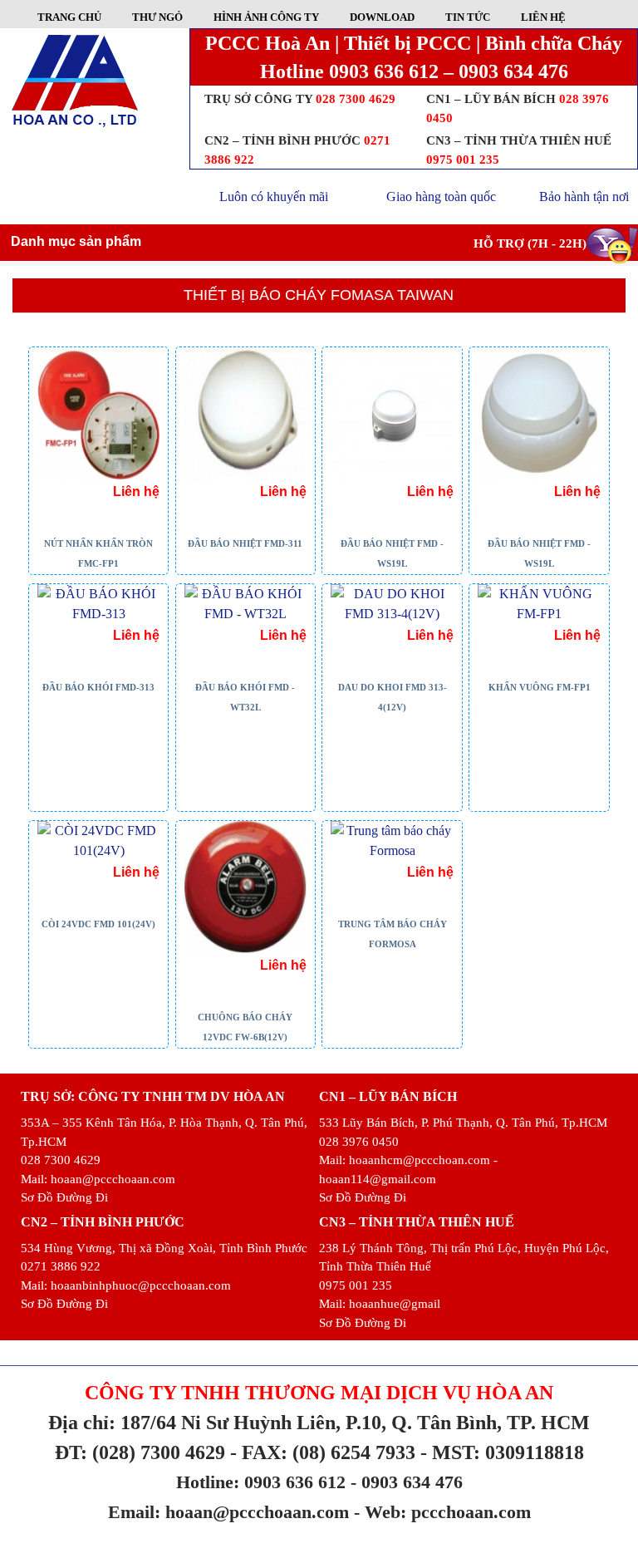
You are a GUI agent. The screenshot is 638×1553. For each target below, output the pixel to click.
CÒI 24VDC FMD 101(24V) (98, 924)
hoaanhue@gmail (394, 1303)
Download (382, 17)
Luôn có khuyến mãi (273, 196)
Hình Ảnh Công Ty (266, 17)
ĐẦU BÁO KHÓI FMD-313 (98, 687)
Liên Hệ (543, 17)
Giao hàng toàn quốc (441, 196)
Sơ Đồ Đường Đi (64, 1197)
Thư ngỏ (157, 17)
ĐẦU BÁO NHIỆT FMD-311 (245, 543)
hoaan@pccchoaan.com (113, 1179)
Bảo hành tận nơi (584, 196)
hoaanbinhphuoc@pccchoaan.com (141, 1285)
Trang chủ (69, 17)
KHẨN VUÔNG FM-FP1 (539, 687)
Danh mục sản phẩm (76, 241)
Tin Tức (467, 17)
